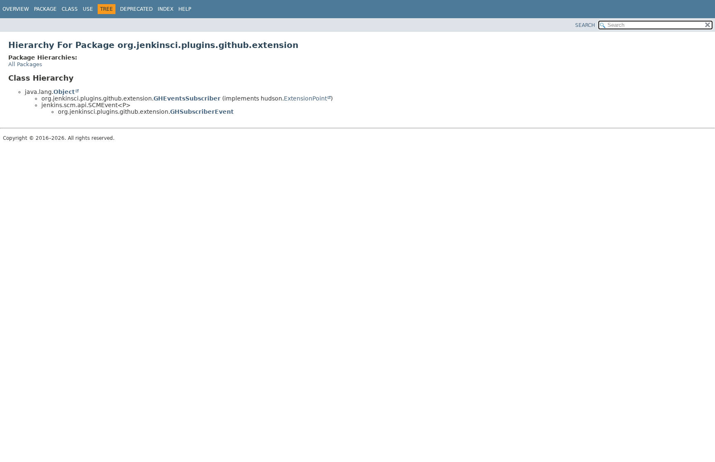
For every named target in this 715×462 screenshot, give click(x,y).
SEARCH (585, 25)
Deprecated (136, 9)
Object (64, 92)
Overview (15, 9)
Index (165, 9)
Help (184, 9)
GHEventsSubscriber (187, 98)
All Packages (25, 64)
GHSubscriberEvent (202, 111)
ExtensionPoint (305, 98)
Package (45, 9)
